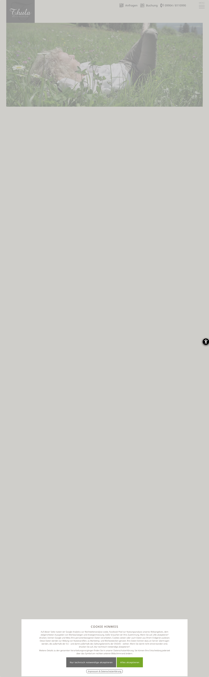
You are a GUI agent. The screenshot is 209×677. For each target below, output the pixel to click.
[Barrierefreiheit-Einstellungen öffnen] (206, 341)
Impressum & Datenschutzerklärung (104, 671)
